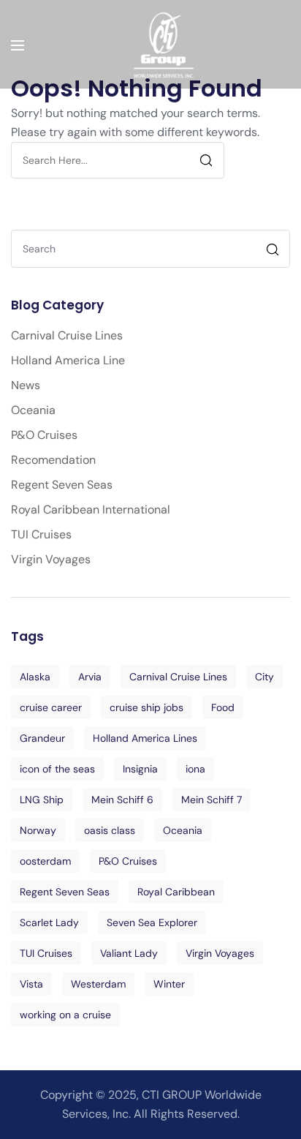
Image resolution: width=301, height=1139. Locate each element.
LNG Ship (42, 799)
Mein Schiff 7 (211, 799)
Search (274, 251)
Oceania (33, 410)
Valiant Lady (129, 953)
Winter (169, 983)
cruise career (51, 707)
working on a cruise (65, 1014)
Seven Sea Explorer (152, 922)
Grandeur (42, 738)
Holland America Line (68, 360)
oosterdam (45, 861)
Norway (38, 830)
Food (223, 707)
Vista (31, 983)
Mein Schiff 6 (122, 799)
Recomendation (53, 459)
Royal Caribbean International (90, 509)
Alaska (35, 676)
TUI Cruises (41, 534)
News (25, 385)
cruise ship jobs (146, 707)
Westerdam (98, 983)
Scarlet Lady (49, 922)
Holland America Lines (145, 738)
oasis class (109, 830)
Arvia (90, 676)
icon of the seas (57, 768)
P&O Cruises (44, 435)
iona (195, 768)
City (264, 676)
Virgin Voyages (51, 559)
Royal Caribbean (176, 891)
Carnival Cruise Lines (67, 335)
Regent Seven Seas (62, 484)
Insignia (140, 768)
